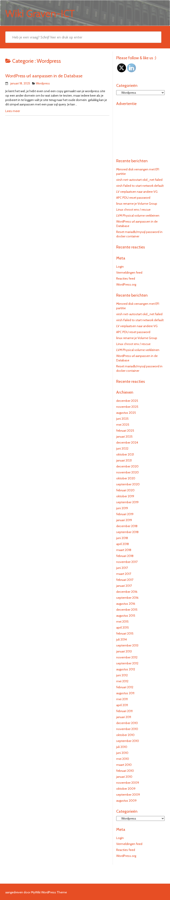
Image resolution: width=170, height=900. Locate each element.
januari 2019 (124, 520)
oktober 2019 (125, 496)
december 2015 (126, 610)
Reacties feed (125, 278)
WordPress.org (126, 284)
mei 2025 (122, 425)
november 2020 (127, 472)
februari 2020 (125, 490)
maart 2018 (123, 550)
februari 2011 (124, 711)
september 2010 (127, 741)
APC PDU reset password (133, 198)
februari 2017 (124, 580)
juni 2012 (122, 675)
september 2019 (127, 502)
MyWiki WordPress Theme (49, 892)
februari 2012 (124, 687)
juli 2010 (121, 747)
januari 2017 (124, 586)
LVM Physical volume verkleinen (137, 215)
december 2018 (126, 526)
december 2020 (127, 466)
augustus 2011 (125, 693)
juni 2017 (122, 568)
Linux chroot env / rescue (133, 210)
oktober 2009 (125, 789)
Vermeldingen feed (129, 273)
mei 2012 (122, 681)
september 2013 (127, 645)
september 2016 (127, 598)
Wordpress (43, 83)
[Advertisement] (140, 130)
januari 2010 (124, 777)
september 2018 (127, 532)
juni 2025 (122, 419)
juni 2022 (122, 448)
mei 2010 (122, 759)
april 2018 (122, 544)
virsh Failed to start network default (140, 186)
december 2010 (127, 723)
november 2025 (127, 407)
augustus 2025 (126, 413)
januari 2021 (124, 460)
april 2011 (122, 705)
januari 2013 (124, 651)
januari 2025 (124, 437)
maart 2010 (124, 765)
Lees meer (12, 111)
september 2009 (128, 795)
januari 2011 (123, 717)
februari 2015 (124, 633)
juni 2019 (122, 508)
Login (120, 267)
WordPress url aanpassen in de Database (43, 75)
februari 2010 (125, 771)
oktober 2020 (125, 478)
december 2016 (126, 592)
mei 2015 (122, 622)
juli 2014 (121, 639)
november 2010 (127, 729)
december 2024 (127, 442)
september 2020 (128, 484)
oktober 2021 (125, 454)
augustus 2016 (125, 604)
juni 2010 (122, 753)
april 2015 (122, 627)
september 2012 (127, 663)
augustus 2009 (126, 801)
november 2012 (126, 657)
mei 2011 (122, 699)
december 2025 (127, 401)
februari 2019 (124, 514)
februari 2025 (125, 431)
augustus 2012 (125, 669)
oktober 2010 (125, 735)
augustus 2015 (125, 616)
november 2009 (127, 783)
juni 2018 (122, 538)
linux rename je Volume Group (136, 204)
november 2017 (126, 562)
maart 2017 (123, 574)
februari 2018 (124, 556)
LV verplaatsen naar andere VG (137, 192)
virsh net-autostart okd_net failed (139, 180)
